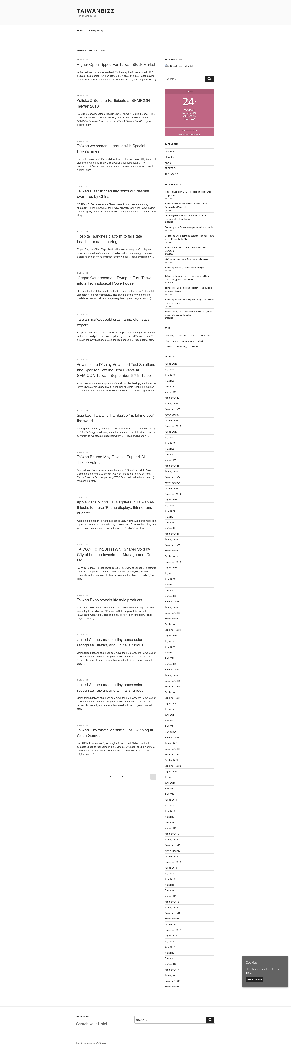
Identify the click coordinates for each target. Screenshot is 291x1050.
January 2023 (171, 607)
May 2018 (169, 884)
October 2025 (171, 420)
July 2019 (169, 805)
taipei (200, 340)
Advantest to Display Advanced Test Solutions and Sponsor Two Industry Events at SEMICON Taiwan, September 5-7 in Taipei (116, 369)
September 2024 (173, 493)
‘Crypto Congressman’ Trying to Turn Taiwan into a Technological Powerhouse (115, 280)
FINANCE (169, 156)
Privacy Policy (96, 30)
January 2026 (171, 403)
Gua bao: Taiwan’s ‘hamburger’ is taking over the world (115, 417)
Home (80, 30)
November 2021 (172, 686)
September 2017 (173, 929)
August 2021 (171, 703)
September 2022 (173, 629)
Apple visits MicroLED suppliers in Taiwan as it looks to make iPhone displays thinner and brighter (115, 507)
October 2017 (171, 924)
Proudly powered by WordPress (91, 1042)
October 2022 (171, 624)
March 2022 (170, 663)
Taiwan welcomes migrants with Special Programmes (111, 148)
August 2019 (171, 799)
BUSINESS (170, 151)
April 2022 (169, 658)
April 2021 (169, 726)
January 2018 (171, 907)
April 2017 (169, 958)
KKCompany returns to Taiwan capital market (186, 259)
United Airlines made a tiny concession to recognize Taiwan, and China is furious (112, 687)
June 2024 (170, 510)
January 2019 (171, 839)
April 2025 (169, 454)
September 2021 (173, 697)
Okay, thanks (254, 979)
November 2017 (172, 918)
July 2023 (169, 573)
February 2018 (172, 901)
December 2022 (172, 612)
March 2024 (170, 527)
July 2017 (169, 941)
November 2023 (172, 550)
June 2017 (170, 946)
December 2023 (172, 545)
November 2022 (172, 618)
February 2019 (172, 833)
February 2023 (172, 601)
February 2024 (172, 533)
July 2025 (169, 437)
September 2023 (173, 561)
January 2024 (171, 539)
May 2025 (169, 448)
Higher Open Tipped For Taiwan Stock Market (116, 64)
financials (205, 335)
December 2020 (172, 748)
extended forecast (189, 130)
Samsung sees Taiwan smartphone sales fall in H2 (189, 227)
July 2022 (169, 641)
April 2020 (169, 794)
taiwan (169, 346)
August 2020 (171, 771)
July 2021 (169, 709)
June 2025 (170, 443)
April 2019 (169, 822)
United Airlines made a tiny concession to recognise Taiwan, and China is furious (112, 642)
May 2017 (169, 952)
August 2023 (171, 567)
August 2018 (171, 867)
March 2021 (170, 731)
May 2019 (169, 816)
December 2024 (172, 477)
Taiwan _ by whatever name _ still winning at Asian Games (115, 732)
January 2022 (171, 675)
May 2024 (169, 516)
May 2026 (169, 380)
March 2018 (170, 896)
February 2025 (172, 465)
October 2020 (171, 760)
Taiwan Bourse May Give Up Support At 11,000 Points (111, 459)
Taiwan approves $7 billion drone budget (184, 267)
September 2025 (173, 425)
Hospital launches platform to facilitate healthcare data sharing (109, 238)
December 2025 (172, 409)
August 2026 (171, 363)
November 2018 (172, 850)
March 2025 (170, 460)
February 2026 (172, 397)
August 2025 (171, 431)
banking (170, 335)
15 (122, 776)
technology (182, 346)
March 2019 (170, 828)
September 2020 (173, 765)
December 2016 (172, 980)
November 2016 (172, 986)
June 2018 (170, 879)
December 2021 (172, 680)
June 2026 (170, 375)
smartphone (188, 340)
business (182, 335)
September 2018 (173, 861)
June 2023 (170, 578)
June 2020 (170, 782)
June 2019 (170, 811)
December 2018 (172, 844)
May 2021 (169, 720)
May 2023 (169, 584)
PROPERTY (170, 168)
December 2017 (172, 912)
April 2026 (169, 386)
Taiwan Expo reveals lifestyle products (109, 599)
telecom (195, 346)
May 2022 (169, 652)
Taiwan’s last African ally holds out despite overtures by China (113, 193)
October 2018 (171, 856)
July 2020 (169, 777)
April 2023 (169, 590)
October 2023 (171, 556)
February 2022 (172, 669)
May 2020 (169, 788)
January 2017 (171, 975)
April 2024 (169, 522)
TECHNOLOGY (172, 174)
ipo (167, 340)
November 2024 (172, 482)
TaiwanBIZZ (96, 11)
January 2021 (171, 743)
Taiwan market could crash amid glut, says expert (113, 321)
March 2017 (170, 963)
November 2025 (172, 414)
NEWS (168, 162)
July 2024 (169, 505)
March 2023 (170, 595)
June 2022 (170, 646)
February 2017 (172, 969)
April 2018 (169, 890)
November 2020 (172, 754)
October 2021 (171, 692)
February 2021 (172, 737)
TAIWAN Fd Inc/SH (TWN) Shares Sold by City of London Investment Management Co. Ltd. (114, 554)
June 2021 (170, 714)
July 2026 (169, 369)
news (175, 340)
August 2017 (171, 935)
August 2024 (171, 499)
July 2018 (169, 873)
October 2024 (171, 488)
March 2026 (170, 392)
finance (193, 335)
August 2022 (171, 635)
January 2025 (171, 471)
